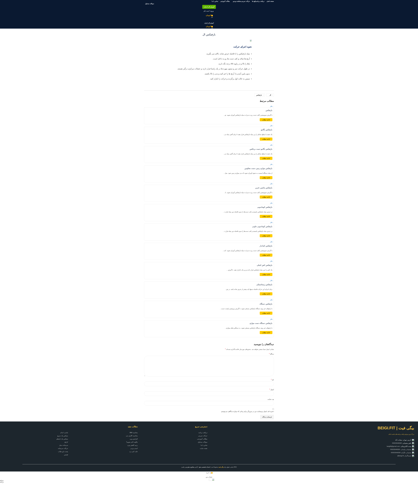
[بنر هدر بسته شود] (415, 467)
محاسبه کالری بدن (132, 436)
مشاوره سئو (191, 467)
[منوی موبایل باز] (209, 20)
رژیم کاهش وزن (132, 445)
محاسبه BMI (134, 432)
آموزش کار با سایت (209, 7)
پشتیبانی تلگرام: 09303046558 (401, 452)
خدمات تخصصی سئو (204, 467)
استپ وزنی (134, 448)
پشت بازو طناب (63, 451)
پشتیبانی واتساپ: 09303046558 (401, 449)
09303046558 (397, 443)
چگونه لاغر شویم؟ (132, 442)
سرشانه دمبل (63, 445)
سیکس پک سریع (62, 436)
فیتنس (66, 455)
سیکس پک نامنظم (62, 439)
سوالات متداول (202, 442)
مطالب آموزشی (202, 439)
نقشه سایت (203, 448)
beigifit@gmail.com (393, 446)
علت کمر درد (133, 451)
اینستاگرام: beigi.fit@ (404, 456)
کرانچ (66, 442)
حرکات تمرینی (202, 436)
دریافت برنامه (202, 432)
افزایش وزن (134, 439)
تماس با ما (204, 445)
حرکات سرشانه (63, 448)
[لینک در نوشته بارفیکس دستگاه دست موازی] (209, 227)
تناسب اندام (64, 432)
